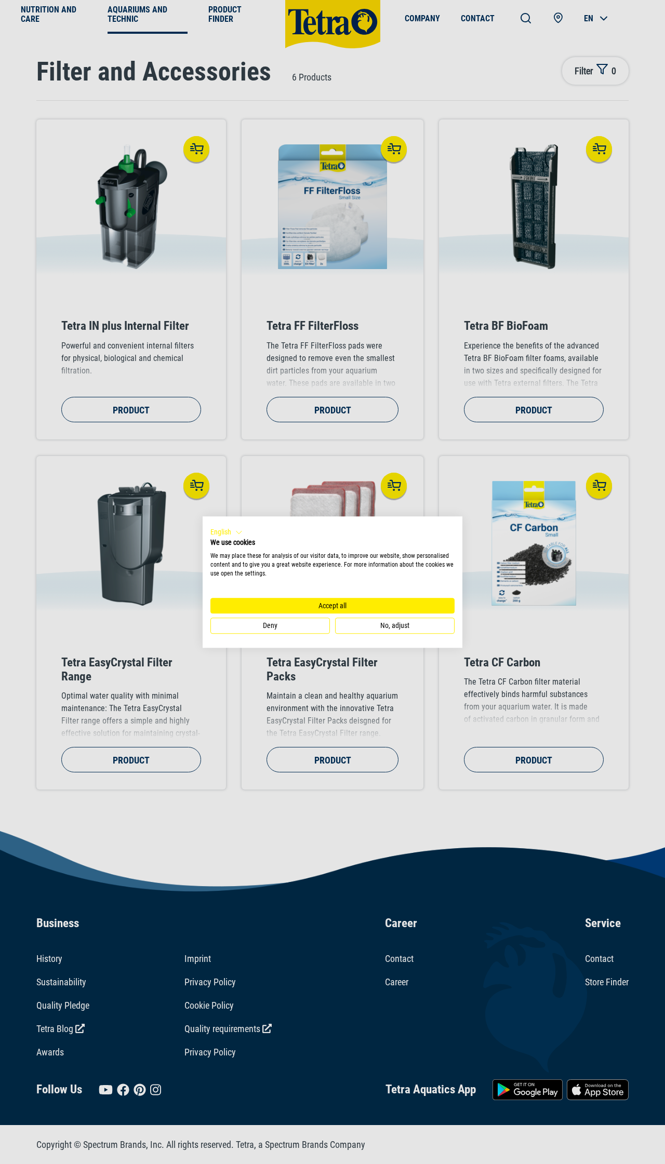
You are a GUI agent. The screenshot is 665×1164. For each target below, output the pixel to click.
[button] (226, 532)
